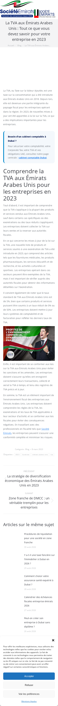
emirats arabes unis (40, 454)
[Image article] (12, 539)
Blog (27, 449)
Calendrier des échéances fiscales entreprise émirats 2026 (38, 601)
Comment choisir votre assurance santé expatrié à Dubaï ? (38, 580)
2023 (17, 454)
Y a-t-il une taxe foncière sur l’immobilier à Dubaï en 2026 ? (39, 559)
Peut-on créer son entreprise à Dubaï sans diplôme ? (37, 622)
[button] (53, 640)
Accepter (29, 676)
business (25, 454)
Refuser (29, 685)
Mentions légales (29, 701)
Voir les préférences (29, 694)
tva (52, 454)
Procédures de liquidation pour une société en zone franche (38, 538)
